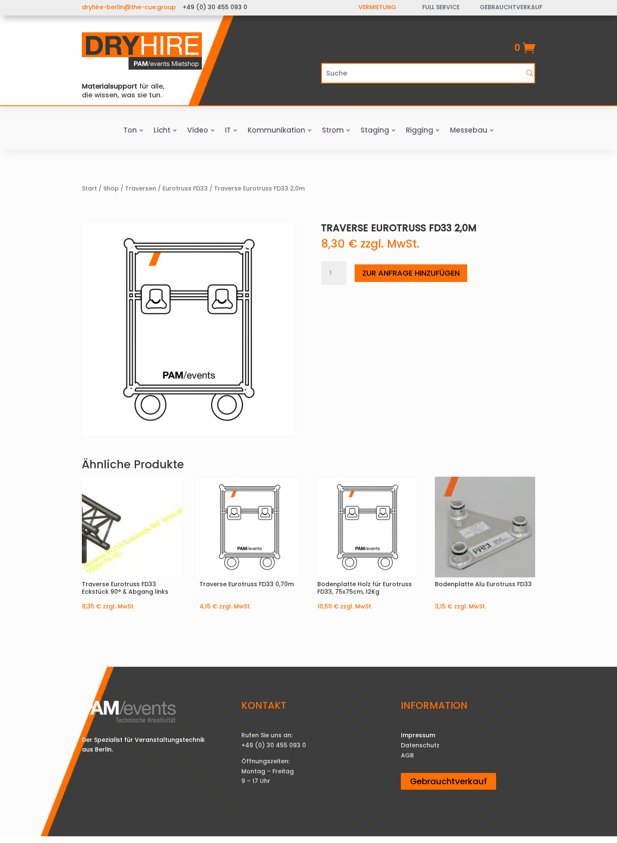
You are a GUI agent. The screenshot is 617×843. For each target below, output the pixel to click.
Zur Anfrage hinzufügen (411, 273)
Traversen (140, 188)
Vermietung (377, 7)
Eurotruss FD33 (185, 188)
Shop (111, 188)
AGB (407, 755)
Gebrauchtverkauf (448, 781)
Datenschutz (420, 745)
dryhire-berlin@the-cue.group (129, 7)
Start (89, 188)
